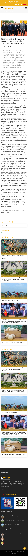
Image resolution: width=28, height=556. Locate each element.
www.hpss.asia (14, 210)
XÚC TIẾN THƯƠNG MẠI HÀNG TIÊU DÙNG (14, 538)
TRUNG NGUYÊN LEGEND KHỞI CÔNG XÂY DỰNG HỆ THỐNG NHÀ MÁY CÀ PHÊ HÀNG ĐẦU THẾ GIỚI (13, 279)
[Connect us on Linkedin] (18, 4)
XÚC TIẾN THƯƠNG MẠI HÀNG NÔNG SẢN (15, 542)
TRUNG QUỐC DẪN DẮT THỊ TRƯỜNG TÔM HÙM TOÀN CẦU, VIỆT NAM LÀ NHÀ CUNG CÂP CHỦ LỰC (14, 257)
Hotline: (3, 494)
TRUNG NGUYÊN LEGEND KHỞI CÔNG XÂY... (15, 520)
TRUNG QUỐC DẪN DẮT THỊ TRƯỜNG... (14, 516)
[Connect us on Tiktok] (20, 4)
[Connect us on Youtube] (21, 4)
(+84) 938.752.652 (14, 1)
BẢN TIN (6, 225)
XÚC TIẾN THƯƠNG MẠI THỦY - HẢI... (13, 534)
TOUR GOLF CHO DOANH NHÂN (10, 300)
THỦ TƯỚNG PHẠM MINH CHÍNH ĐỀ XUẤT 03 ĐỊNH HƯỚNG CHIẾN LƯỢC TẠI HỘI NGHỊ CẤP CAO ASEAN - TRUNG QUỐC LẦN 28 (14, 321)
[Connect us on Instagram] (16, 4)
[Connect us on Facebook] (15, 4)
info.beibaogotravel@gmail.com (14, 2)
